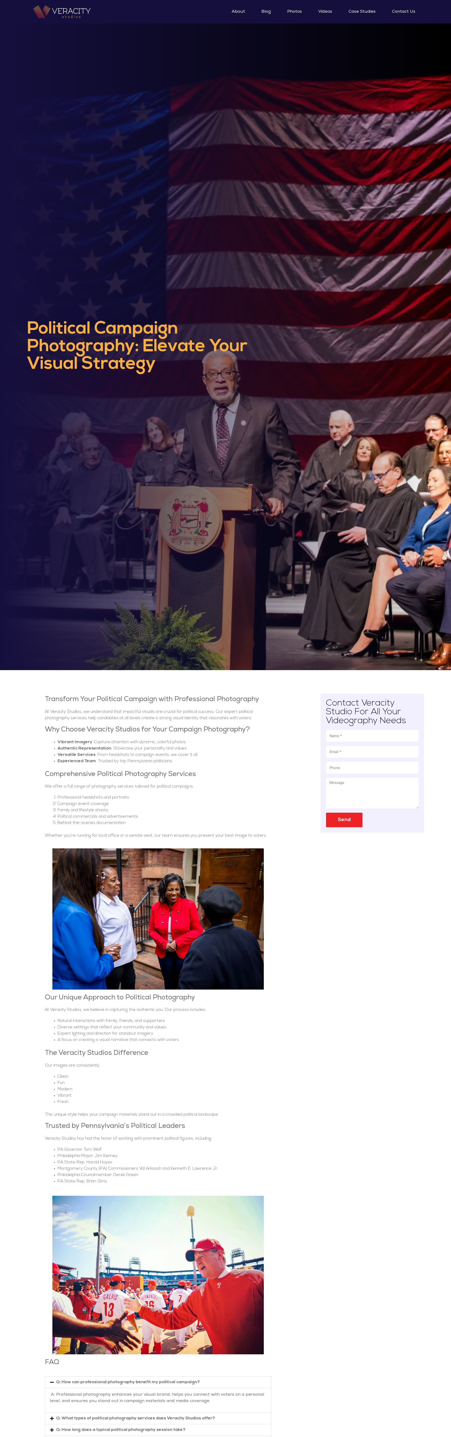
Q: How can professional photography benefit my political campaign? (128, 1382)
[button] (158, 1382)
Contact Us (403, 12)
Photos (294, 12)
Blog (266, 12)
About (238, 12)
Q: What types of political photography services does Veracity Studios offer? (135, 1418)
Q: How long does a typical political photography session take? (120, 1430)
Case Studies (362, 12)
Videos (325, 12)
